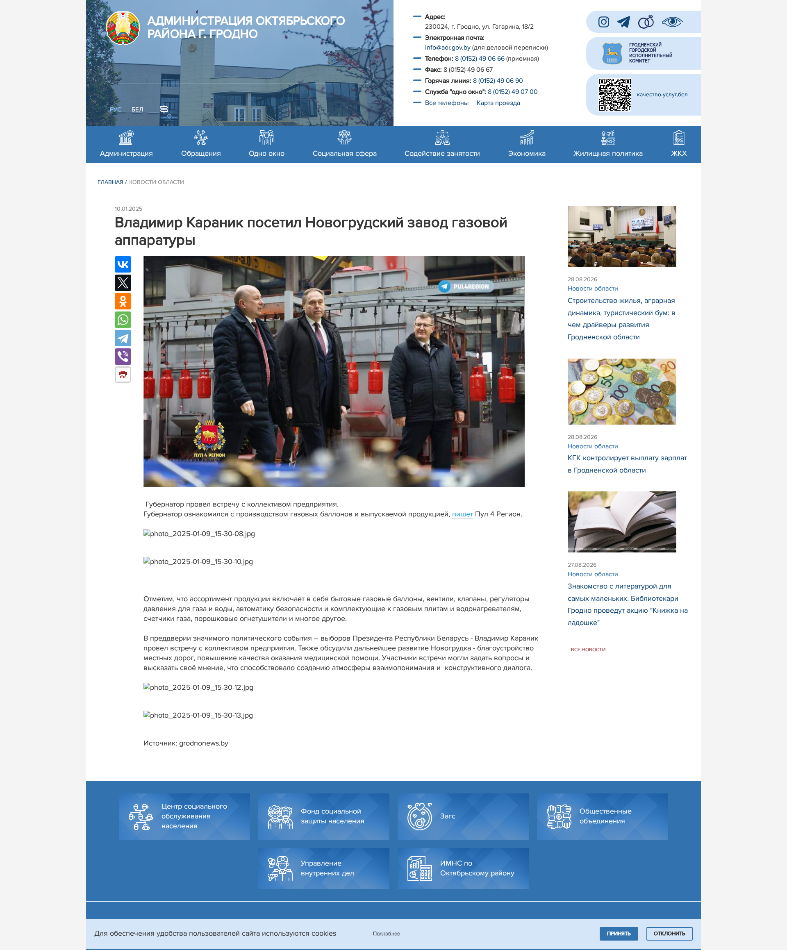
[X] (123, 283)
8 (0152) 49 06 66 (480, 59)
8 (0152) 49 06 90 (498, 81)
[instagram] (603, 22)
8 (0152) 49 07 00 (513, 92)
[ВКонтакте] (123, 264)
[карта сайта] (164, 108)
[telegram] (623, 22)
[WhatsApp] (123, 319)
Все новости (588, 649)
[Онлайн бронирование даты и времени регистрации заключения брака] (646, 22)
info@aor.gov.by (448, 47)
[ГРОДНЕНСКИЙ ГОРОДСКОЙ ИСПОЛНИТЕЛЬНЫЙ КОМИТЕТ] (643, 53)
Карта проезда (498, 103)
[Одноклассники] (123, 301)
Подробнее (386, 933)
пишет (462, 513)
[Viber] (123, 356)
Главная (110, 182)
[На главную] (123, 28)
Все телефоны (447, 103)
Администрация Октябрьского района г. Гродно (246, 28)
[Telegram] (123, 338)
